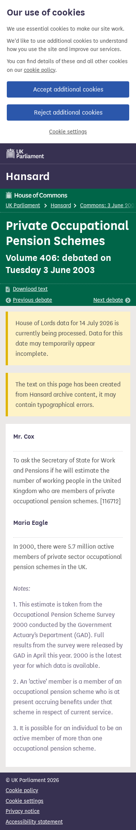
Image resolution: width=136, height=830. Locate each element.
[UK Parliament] (25, 153)
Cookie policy (22, 790)
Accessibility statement (34, 822)
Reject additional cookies (68, 112)
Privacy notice (23, 811)
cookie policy (39, 70)
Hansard (28, 176)
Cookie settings (68, 132)
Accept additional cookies (68, 89)
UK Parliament (23, 205)
